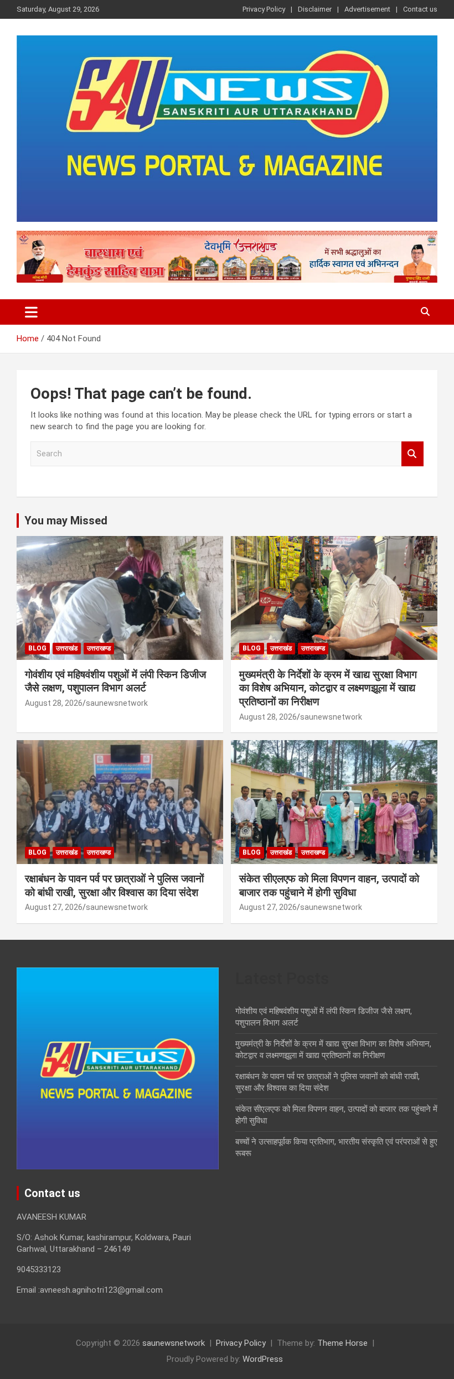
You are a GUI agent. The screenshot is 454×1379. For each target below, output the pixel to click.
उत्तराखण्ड (99, 648)
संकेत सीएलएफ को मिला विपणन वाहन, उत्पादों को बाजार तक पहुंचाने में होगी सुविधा (329, 885)
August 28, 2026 (53, 703)
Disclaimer (315, 9)
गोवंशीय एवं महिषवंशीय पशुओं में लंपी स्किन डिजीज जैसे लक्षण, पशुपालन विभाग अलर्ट (115, 681)
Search (412, 453)
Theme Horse (342, 1343)
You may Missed (65, 520)
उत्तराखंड (67, 648)
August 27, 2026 (53, 907)
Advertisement (367, 9)
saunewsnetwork (117, 703)
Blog (37, 648)
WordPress (263, 1359)
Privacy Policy (264, 9)
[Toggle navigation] (31, 312)
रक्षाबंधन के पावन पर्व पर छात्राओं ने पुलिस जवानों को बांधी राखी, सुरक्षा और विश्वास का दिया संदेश (114, 885)
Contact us (420, 9)
